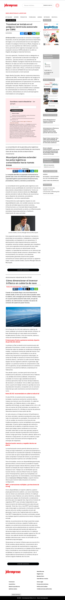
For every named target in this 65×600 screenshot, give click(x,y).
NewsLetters (40, 576)
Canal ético (12, 584)
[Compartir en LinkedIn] (34, 33)
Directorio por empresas (51, 180)
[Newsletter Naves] (51, 93)
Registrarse (40, 574)
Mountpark (34, 192)
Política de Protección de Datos (16, 137)
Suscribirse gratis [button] (46, 5)
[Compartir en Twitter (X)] (30, 33)
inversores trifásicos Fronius (19, 478)
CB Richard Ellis (10, 38)
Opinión (16, 17)
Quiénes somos (13, 589)
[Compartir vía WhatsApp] (38, 33)
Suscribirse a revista (42, 578)
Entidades (47, 17)
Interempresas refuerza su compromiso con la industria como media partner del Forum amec (51, 130)
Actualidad (8, 17)
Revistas (54, 17)
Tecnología (32, 17)
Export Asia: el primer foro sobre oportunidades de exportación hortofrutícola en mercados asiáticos (51, 140)
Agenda (40, 17)
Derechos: (28, 131)
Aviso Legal (23, 121)
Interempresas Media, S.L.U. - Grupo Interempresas (35, 598)
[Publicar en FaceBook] (26, 33)
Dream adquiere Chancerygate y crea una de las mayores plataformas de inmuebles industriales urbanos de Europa (51, 151)
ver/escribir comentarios (23, 270)
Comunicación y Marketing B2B (51, 191)
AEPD (28, 136)
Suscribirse (51, 110)
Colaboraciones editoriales (44, 589)
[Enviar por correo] (22, 33)
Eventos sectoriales (48, 193)
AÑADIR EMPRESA (16, 594)
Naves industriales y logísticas (16, 13)
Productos (23, 17)
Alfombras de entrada (48, 73)
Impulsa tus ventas (48, 190)
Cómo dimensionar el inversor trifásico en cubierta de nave (49, 121)
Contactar (12, 582)
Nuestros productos (14, 586)
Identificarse (40, 571)
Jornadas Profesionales (49, 188)
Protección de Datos (42, 584)
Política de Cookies (42, 586)
